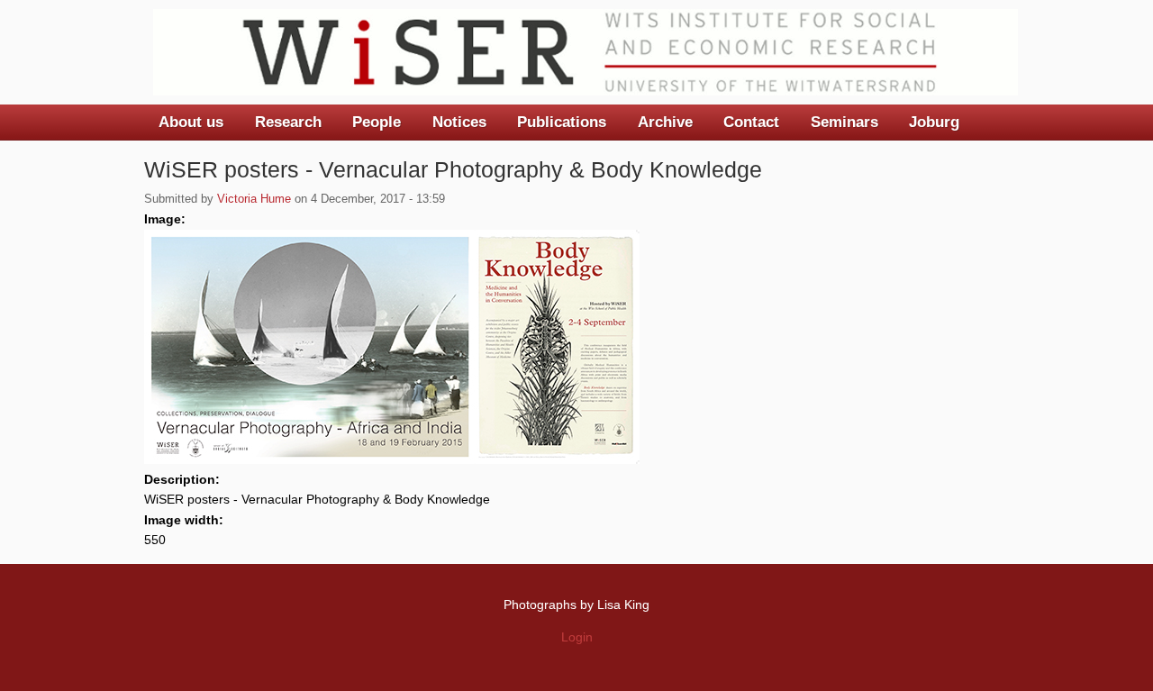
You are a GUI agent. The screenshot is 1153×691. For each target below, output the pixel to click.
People (376, 122)
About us (191, 122)
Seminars (844, 122)
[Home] (585, 52)
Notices (459, 122)
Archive (665, 122)
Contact (751, 122)
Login (577, 637)
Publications (561, 122)
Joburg (934, 122)
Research (288, 122)
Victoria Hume (254, 199)
